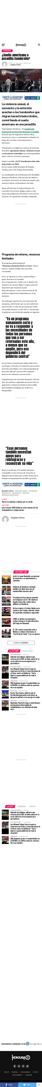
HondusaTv (7, 493)
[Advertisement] (21, 21)
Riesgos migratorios (11, 495)
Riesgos (26, 493)
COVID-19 (6, 1072)
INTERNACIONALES (25, 1072)
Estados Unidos (22, 491)
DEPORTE (35, 1072)
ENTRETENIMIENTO (17, 1075)
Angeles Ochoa (15, 65)
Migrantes (17, 493)
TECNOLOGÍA (28, 1075)
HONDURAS (34, 491)
